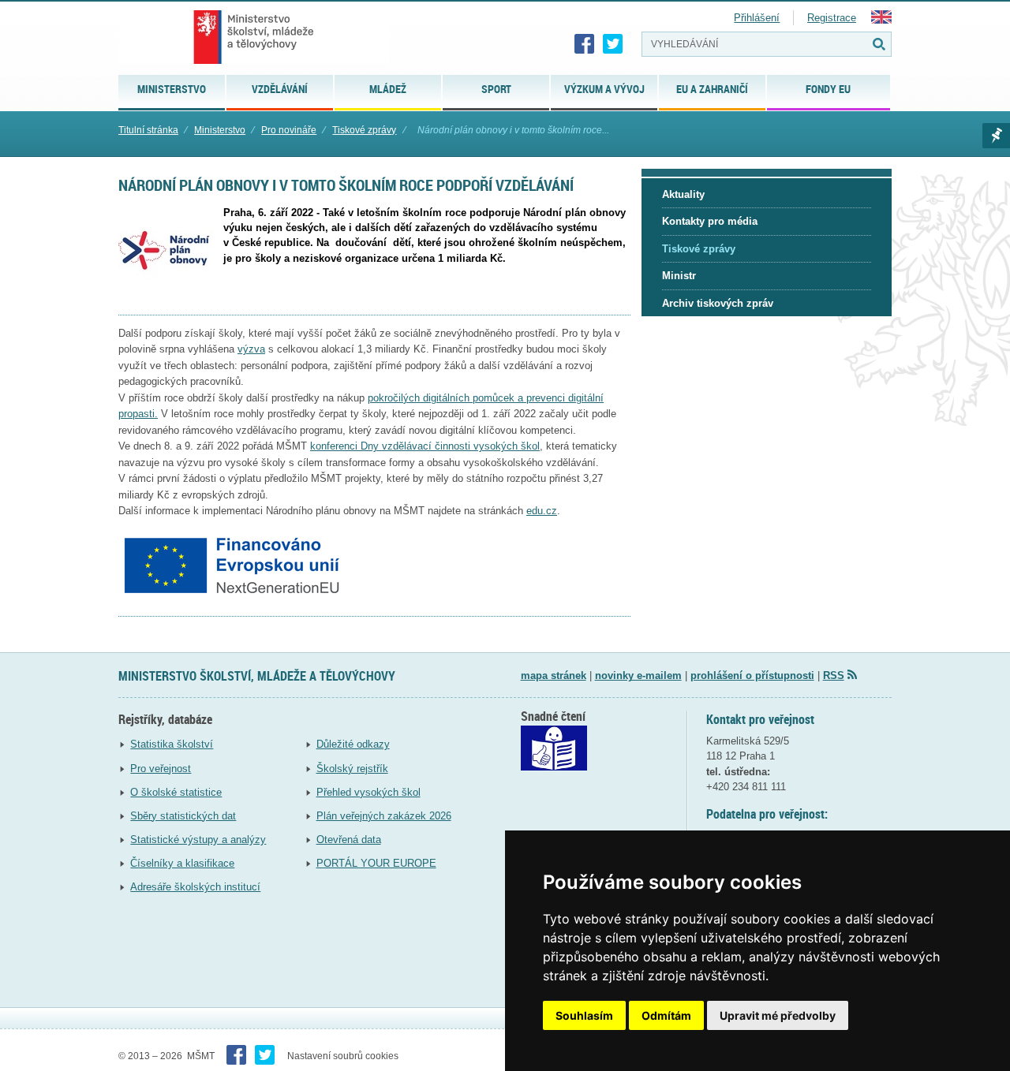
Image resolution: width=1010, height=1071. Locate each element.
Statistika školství (171, 744)
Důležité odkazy (353, 744)
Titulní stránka (148, 130)
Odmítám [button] (666, 1015)
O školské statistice (176, 792)
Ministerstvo (219, 130)
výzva (251, 349)
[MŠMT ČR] (253, 37)
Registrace (831, 18)
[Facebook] (584, 44)
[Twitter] (613, 44)
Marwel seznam (996, 135)
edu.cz (541, 511)
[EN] (881, 20)
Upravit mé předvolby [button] (778, 1015)
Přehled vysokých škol (368, 792)
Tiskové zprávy (364, 130)
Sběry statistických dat (183, 816)
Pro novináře (288, 130)
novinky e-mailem (638, 675)
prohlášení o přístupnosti (752, 675)
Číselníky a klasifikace (182, 863)
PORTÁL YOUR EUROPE (376, 863)
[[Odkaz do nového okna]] (554, 767)
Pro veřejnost (160, 768)
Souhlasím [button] (584, 1015)
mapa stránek (553, 675)
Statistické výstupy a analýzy (198, 839)
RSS (833, 675)
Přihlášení (757, 18)
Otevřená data (348, 839)
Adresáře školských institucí (195, 887)
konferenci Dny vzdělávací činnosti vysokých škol (425, 446)
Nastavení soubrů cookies (342, 1056)
